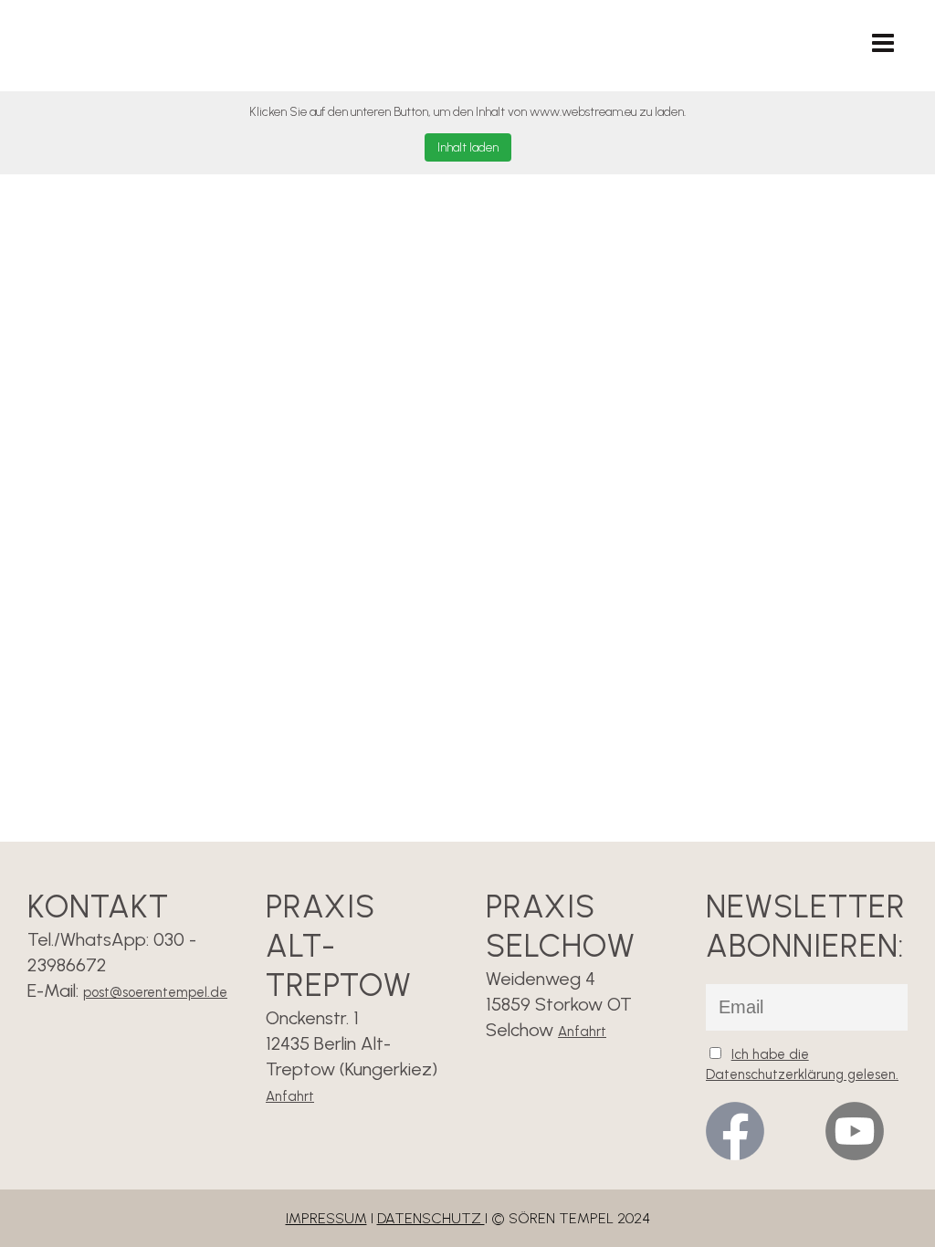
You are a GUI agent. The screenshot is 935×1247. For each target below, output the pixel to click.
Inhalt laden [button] (468, 147)
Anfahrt (290, 1096)
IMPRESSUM (326, 1218)
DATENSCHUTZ (431, 1218)
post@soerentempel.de (155, 992)
